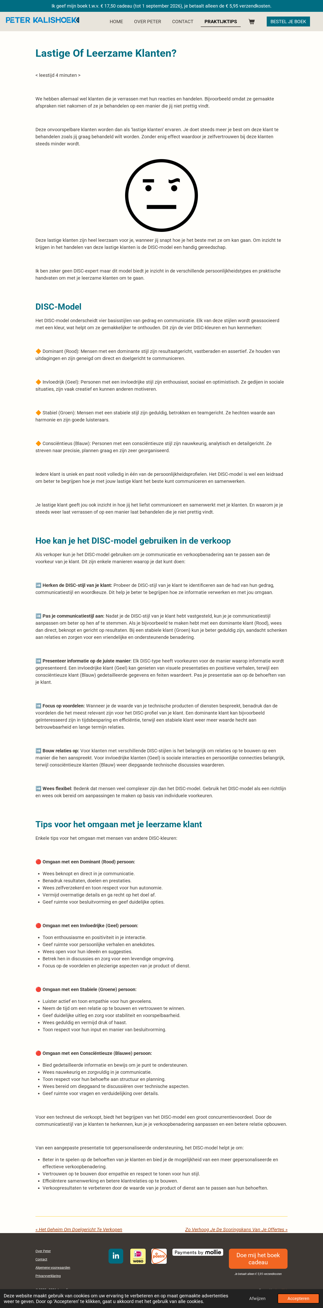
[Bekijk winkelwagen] (251, 21)
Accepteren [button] (298, 1298)
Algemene (52, 1267)
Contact (41, 1259)
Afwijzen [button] (257, 1298)
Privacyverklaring (48, 1276)
